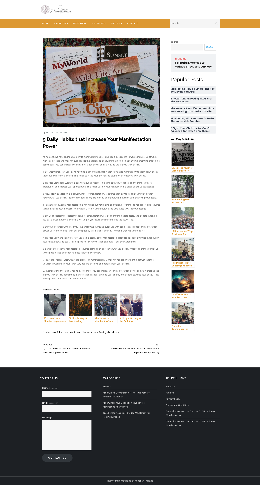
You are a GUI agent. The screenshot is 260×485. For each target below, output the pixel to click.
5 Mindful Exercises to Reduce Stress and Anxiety (193, 64)
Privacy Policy (173, 398)
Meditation (79, 23)
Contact (132, 23)
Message (47, 417)
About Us (116, 23)
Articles (46, 332)
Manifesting (61, 23)
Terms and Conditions (177, 405)
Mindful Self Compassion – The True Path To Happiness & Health (126, 394)
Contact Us (57, 458)
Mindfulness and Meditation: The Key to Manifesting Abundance (85, 332)
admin (49, 132)
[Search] (216, 23)
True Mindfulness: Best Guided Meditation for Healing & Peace (126, 414)
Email (50, 402)
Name (50, 387)
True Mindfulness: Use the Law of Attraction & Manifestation (190, 413)
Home (45, 23)
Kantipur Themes (144, 480)
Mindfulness (98, 23)
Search (174, 41)
